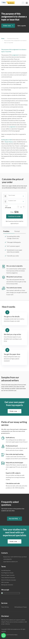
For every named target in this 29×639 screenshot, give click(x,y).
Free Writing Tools (6, 570)
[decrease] (18, 206)
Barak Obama (9, 141)
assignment (15, 55)
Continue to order (14, 216)
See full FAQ (13, 518)
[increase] (23, 206)
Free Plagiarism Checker (7, 572)
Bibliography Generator (7, 584)
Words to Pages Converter (8, 575)
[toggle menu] (27, 2)
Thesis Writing (5, 607)
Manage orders (23, 2)
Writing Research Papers (21, 607)
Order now (7, 25)
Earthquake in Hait (6, 139)
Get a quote (22, 25)
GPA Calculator (5, 582)
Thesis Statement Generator (8, 577)
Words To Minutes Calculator (8, 580)
